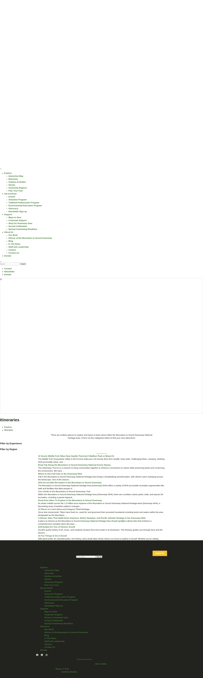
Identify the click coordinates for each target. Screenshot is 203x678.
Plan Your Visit (15, 191)
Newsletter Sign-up (17, 211)
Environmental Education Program (25, 205)
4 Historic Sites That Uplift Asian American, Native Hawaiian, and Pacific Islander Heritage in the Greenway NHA (92, 518)
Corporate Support (17, 220)
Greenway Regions (17, 188)
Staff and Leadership (18, 247)
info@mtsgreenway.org (84, 659)
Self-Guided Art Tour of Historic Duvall (56, 527)
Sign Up (99, 557)
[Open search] (1, 261)
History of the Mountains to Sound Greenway (30, 238)
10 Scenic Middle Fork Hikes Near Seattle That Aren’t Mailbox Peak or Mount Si (76, 456)
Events (11, 197)
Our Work (13, 235)
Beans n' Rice (62, 669)
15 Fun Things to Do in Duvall (52, 536)
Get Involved (10, 194)
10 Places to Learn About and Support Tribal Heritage (64, 509)
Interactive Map (15, 176)
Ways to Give (14, 217)
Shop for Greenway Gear (20, 223)
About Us (8, 232)
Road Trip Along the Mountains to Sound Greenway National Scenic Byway (74, 465)
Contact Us (13, 253)
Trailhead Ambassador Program (23, 202)
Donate (7, 256)
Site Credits (100, 664)
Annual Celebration (17, 226)
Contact (8, 268)
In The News (14, 244)
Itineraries (13, 179)
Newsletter (9, 271)
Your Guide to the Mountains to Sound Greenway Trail (64, 491)
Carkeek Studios (69, 672)
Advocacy (13, 208)
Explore (8, 173)
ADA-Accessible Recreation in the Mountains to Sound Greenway (70, 482)
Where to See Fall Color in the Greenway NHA (60, 474)
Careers (12, 250)
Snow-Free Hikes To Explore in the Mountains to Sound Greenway (70, 500)
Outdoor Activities (17, 182)
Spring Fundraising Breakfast (22, 229)
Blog (10, 241)
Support (8, 214)
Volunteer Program (17, 200)
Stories (11, 185)
